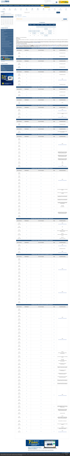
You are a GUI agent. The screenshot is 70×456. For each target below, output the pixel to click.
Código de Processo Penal (4, 36)
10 (3, 20)
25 (5, 23)
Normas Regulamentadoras (4, 54)
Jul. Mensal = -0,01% (49, 7)
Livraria (29, 5)
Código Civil (2, 31)
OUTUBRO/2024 (24, 16)
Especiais (22, 5)
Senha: (46, 2)
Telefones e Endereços (4, 70)
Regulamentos (11, 5)
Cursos (26, 5)
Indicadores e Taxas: (43, 7)
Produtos (32, 5)
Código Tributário (3, 39)
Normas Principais (16, 5)
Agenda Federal (20, 16)
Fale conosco (2, 67)
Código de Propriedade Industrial (5, 44)
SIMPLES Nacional (3, 51)
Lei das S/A (2, 49)
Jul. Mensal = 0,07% (56, 7)
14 (10, 20)
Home (1, 5)
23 (1, 23)
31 (3, 24)
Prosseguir (66, 454)
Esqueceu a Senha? (55, 3)
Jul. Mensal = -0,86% (63, 7)
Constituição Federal (3, 29)
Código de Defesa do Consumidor (5, 41)
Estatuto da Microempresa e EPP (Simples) (6, 46)
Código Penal (2, 34)
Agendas (16, 16)
